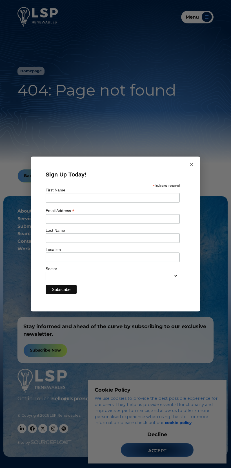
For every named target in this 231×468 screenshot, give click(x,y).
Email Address (60, 210)
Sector (51, 268)
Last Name (55, 230)
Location (53, 249)
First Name (55, 189)
